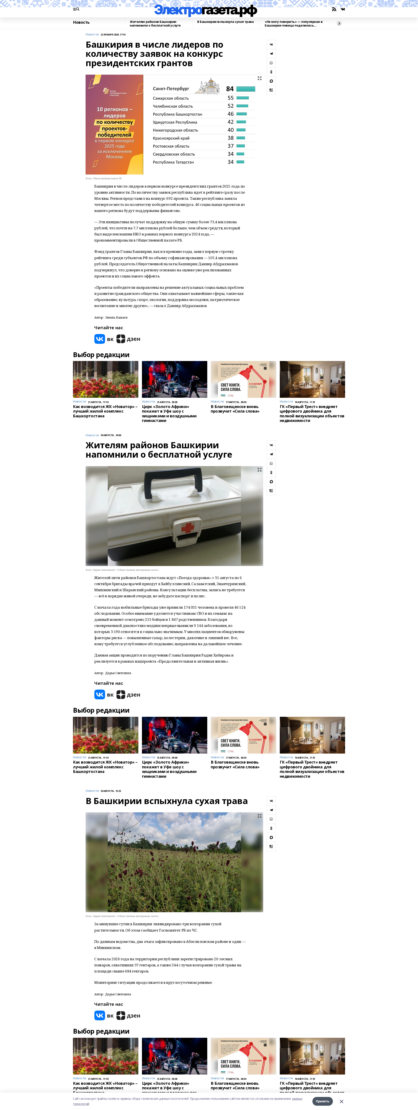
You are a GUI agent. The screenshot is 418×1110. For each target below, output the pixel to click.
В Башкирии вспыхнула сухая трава (225, 22)
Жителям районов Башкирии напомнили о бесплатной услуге (155, 23)
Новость (81, 22)
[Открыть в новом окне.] (104, 339)
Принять (322, 1101)
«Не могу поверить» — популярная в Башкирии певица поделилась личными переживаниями (293, 23)
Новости (92, 34)
